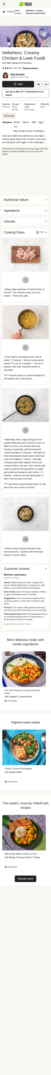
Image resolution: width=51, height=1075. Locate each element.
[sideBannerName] (25, 176)
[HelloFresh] (25, 4)
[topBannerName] (25, 20)
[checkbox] (3, 68)
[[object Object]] (38, 84)
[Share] (46, 84)
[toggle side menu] (4, 4)
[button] (25, 210)
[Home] (3, 12)
